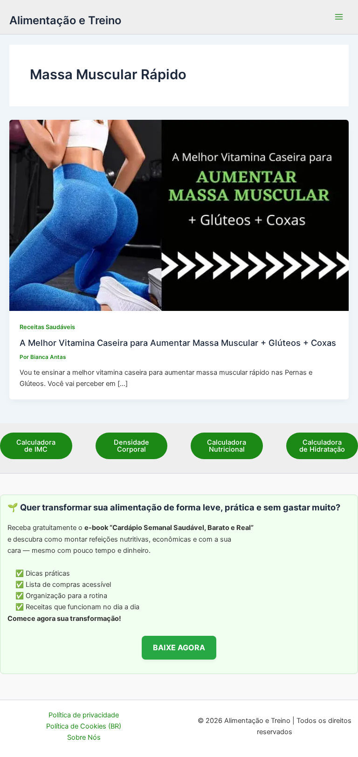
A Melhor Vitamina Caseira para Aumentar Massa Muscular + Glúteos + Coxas (178, 342)
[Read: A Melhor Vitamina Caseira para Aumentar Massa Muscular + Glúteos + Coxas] (179, 215)
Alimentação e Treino (65, 20)
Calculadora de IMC (35, 446)
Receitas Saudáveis (47, 326)
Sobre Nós (84, 737)
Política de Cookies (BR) (83, 726)
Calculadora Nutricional (226, 446)
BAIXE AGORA (179, 647)
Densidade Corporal (131, 446)
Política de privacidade (83, 715)
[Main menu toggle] (339, 17)
